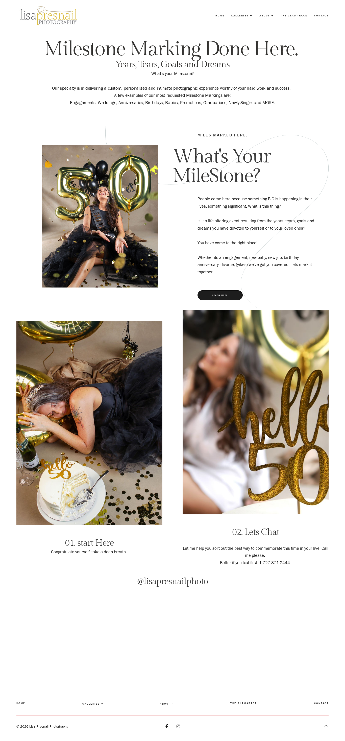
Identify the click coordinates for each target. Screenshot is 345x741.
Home (219, 15)
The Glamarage (294, 15)
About (165, 703)
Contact (321, 15)
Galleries (91, 703)
